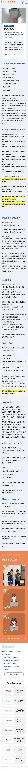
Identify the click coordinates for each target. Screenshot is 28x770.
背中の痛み (7, 663)
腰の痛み (15, 663)
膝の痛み (16, 666)
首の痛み (15, 657)
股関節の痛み (8, 666)
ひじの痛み (7, 660)
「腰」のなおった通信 (14, 638)
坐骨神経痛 (7, 657)
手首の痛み (15, 660)
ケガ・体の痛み (8, 25)
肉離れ (6, 669)
